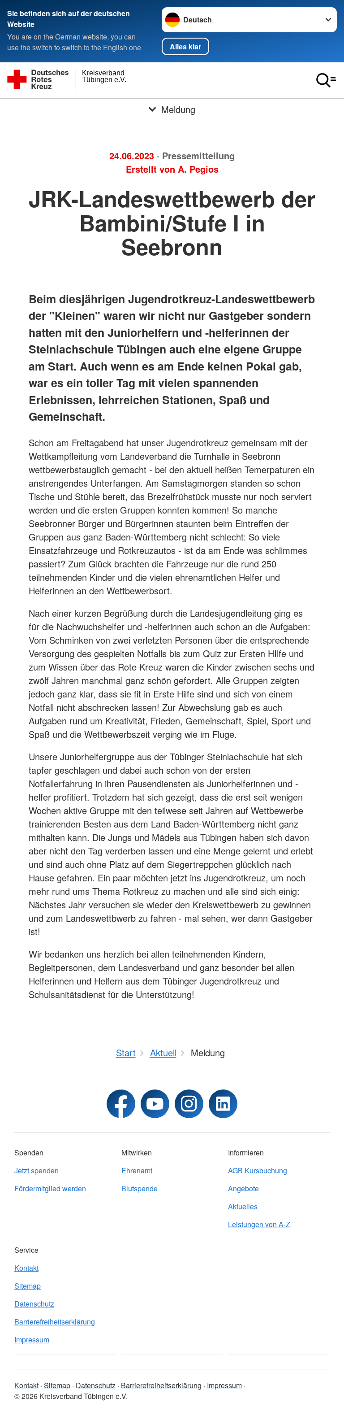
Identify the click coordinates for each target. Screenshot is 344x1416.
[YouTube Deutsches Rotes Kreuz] (155, 1103)
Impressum (31, 1339)
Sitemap (27, 1286)
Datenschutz (34, 1303)
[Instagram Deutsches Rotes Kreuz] (189, 1103)
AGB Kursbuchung (257, 1170)
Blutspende (139, 1188)
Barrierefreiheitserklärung (54, 1321)
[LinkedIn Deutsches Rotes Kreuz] (223, 1103)
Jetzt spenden (36, 1170)
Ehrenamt (136, 1170)
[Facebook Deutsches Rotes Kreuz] (121, 1103)
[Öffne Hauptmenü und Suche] (326, 80)
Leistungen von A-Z (259, 1224)
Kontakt (26, 1268)
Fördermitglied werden (50, 1188)
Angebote (243, 1188)
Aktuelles (243, 1206)
